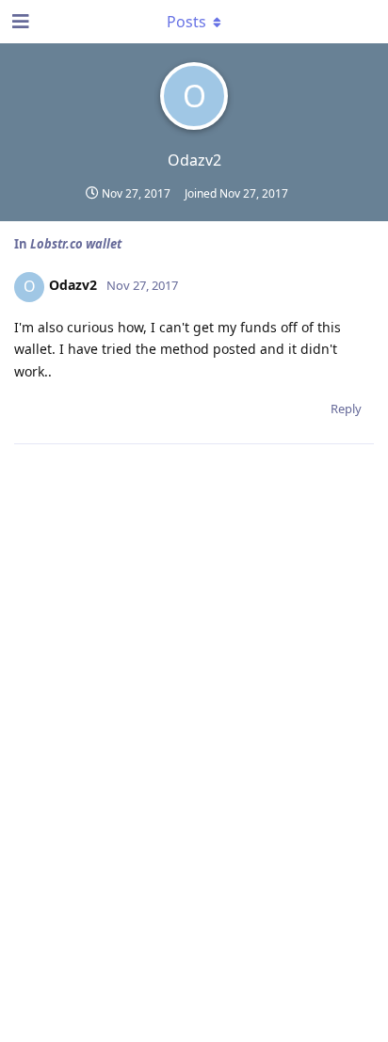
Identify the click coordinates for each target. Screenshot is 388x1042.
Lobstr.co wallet (75, 243)
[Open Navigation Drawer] (19, 21)
